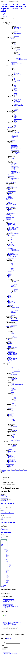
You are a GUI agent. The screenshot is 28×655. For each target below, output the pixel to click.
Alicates (10, 449)
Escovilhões (16, 153)
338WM (15, 90)
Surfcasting (10, 244)
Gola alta (12, 388)
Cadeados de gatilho (15, 132)
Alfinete (9, 346)
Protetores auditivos (15, 160)
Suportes (10, 197)
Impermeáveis (14, 374)
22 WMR (15, 116)
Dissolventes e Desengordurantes (14, 145)
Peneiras (13, 292)
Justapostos (16, 30)
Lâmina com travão (12, 451)
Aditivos (10, 271)
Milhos (9, 276)
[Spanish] (3, 471)
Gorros (12, 403)
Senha (3, 645)
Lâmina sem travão (12, 453)
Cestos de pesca (11, 359)
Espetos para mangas (12, 354)
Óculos (12, 158)
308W (15, 85)
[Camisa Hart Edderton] (4, 500)
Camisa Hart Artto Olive (8, 522)
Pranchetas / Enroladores (13, 313)
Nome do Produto (4, 496)
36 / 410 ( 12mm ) (17, 74)
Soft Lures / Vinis (14, 320)
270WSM (15, 84)
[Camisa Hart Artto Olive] (2, 519)
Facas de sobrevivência (11, 456)
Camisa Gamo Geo (6, 532)
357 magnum (16, 109)
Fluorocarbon (11, 253)
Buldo (9, 304)
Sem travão (13, 446)
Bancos (9, 341)
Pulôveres (13, 390)
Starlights (13, 315)
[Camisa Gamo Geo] (4, 529)
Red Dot (12, 179)
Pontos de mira (14, 164)
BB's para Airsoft (11, 127)
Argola (9, 295)
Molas (15, 291)
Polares (12, 392)
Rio (11, 238)
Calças (12, 419)
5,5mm (15, 126)
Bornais (9, 210)
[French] (13, 470)
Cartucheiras (10, 202)
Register (8, 638)
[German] (17, 470)
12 (14, 69)
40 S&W (15, 110)
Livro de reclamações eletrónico (9, 624)
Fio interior (10, 301)
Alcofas (9, 362)
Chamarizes (10, 186)
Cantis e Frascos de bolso (11, 204)
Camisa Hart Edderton (7, 503)
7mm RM (15, 93)
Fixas (9, 300)
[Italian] (21, 470)
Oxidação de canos (15, 150)
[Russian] (25, 470)
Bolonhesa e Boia (11, 223)
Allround (12, 270)
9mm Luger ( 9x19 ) (18, 104)
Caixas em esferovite (12, 358)
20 (14, 72)
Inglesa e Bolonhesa (12, 235)
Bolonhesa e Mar (11, 302)
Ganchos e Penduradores (11, 207)
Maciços (12, 330)
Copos (15, 283)
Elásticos (15, 284)
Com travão (13, 445)
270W (15, 83)
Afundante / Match (12, 257)
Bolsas (9, 466)
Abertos (15, 290)
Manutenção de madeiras (16, 148)
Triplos (9, 344)
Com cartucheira (17, 369)
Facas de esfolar (11, 459)
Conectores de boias (12, 347)
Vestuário (5, 549)
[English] (8, 470)
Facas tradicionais (12, 461)
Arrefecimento (14, 407)
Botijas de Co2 (11, 176)
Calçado (5, 585)
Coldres (12, 137)
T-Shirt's (12, 383)
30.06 (15, 86)
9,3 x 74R (15, 95)
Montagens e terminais (13, 254)
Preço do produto (4, 498)
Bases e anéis (14, 163)
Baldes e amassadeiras (13, 286)
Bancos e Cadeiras (9, 198)
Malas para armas (14, 135)
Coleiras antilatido (11, 191)
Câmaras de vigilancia (10, 217)
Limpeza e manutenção (15, 440)
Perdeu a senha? (6, 652)
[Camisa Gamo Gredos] (2, 510)
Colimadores (8, 218)
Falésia (9, 230)
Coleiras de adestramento (13, 189)
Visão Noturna (8, 219)
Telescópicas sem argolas (13, 227)
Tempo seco (13, 376)
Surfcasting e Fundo (12, 228)
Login (4, 13)
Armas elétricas (14, 62)
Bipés (9, 194)
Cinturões (10, 203)
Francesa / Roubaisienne (13, 226)
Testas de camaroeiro (12, 353)
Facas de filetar (11, 460)
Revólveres (13, 39)
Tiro (12, 367)
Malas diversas (11, 361)
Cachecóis (10, 408)
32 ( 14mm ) (16, 73)
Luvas (7, 577)
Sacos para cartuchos (12, 213)
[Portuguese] (3, 470)
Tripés (9, 196)
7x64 (15, 91)
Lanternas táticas (9, 215)
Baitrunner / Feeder (12, 245)
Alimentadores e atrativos (11, 182)
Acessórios (13, 64)
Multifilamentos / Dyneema (13, 258)
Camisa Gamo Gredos (7, 513)
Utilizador (3, 642)
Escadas (12, 333)
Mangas (9, 349)
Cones (12, 332)
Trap (14, 43)
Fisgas (15, 281)
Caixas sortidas (14, 325)
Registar (5, 15)
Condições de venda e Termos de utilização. (12, 622)
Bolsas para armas (14, 136)
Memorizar (5, 647)
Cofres (12, 134)
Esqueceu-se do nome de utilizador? (10, 653)
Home (4, 474)
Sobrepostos (16, 28)
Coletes (7, 550)
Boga (12, 264)
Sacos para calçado (15, 439)
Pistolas (12, 38)
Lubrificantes (13, 249)
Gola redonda (13, 389)
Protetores (13, 336)
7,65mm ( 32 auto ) (17, 103)
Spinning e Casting (12, 229)
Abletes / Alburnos (14, 261)
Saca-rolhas (10, 465)
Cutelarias (2, 586)
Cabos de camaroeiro (12, 352)
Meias (7, 575)
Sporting (15, 44)
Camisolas (13, 420)
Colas (9, 273)
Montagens (10, 305)
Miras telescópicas (15, 178)
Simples (10, 343)
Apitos (9, 184)
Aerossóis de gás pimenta (16, 63)
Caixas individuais (14, 323)
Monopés (10, 193)
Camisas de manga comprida (17, 384)
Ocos (12, 328)
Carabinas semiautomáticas (21, 59)
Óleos (12, 143)
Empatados (10, 297)
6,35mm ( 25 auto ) (17, 99)
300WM (15, 88)
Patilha (9, 296)
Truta (12, 269)
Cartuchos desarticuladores (16, 155)
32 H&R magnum (17, 101)
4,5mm (15, 125)
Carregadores (13, 171)
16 (14, 70)
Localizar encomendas (8, 609)
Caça (15, 397)
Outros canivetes (11, 448)
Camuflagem (8, 206)
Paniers (9, 339)
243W (15, 82)
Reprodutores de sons (12, 187)
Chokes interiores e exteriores (15, 168)
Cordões (12, 436)
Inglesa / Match (11, 224)
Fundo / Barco (11, 247)
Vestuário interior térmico (7, 582)
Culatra (15, 34)
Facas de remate (11, 457)
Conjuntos (13, 421)
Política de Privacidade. (8, 623)
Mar (12, 239)
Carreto (9, 255)
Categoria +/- (3, 495)
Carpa (12, 265)
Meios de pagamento (8, 605)
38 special (16, 108)
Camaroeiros (10, 351)
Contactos (5, 16)
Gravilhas (10, 274)
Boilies (9, 275)
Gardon (12, 266)
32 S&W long (16, 100)
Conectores (13, 335)
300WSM (15, 89)
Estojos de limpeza (17, 152)
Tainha (12, 268)
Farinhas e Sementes (12, 278)
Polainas (10, 414)
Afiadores (10, 467)
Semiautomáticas (17, 27)
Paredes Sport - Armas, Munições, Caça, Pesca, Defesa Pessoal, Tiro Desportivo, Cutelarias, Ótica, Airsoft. (14, 7)
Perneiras (10, 415)
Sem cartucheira (17, 371)
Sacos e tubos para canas (13, 233)
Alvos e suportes (11, 174)
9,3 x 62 (15, 94)
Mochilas (10, 209)
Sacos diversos (11, 212)
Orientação (8, 214)
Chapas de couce (14, 166)
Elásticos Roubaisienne (10, 326)
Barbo (12, 263)
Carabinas (18, 49)
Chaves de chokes (14, 169)
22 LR (15, 115)
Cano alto (13, 434)
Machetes (10, 462)
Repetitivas (16, 31)
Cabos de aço (14, 337)
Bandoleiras (8, 199)
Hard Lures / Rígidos (15, 318)
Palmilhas (13, 437)
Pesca (12, 372)
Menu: (4, 1)
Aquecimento (13, 405)
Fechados (16, 289)
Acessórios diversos (10, 464)
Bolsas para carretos (15, 250)
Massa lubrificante (14, 147)
